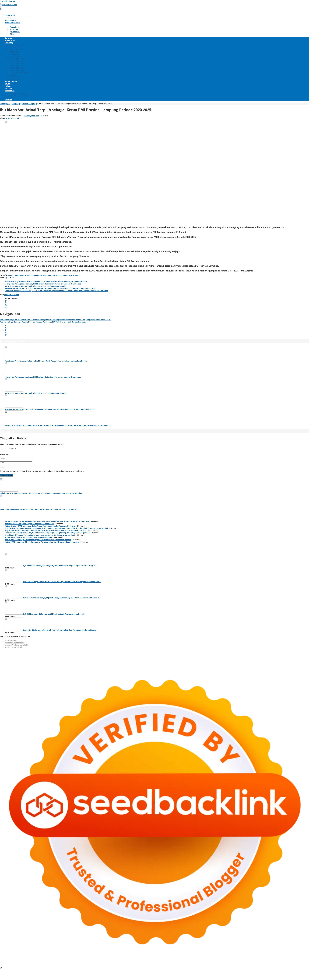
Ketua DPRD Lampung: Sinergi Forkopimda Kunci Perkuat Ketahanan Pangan (38, 539)
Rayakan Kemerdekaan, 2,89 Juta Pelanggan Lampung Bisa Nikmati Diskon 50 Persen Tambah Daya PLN (50, 288)
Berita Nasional (29, 275)
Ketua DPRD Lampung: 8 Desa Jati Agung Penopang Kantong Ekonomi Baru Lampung (42, 542)
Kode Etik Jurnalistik (13, 647)
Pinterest (15, 32)
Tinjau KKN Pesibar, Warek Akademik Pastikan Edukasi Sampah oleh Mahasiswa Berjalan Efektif (47, 530)
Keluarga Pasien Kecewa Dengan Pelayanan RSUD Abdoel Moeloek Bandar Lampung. (43, 322)
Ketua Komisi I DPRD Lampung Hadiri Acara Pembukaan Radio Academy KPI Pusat (40, 526)
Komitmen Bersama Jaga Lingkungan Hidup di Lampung (29, 537)
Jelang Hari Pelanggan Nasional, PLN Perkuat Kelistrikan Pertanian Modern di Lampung (43, 284)
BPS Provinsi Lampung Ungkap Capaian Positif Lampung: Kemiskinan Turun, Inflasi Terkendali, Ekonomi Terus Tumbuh (56, 528)
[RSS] (6, 308)
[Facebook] (6, 301)
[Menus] (1, 7)
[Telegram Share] (6, 333)
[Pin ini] (6, 330)
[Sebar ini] (5, 326)
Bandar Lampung (14, 275)
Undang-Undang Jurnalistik (16, 645)
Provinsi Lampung (61, 275)
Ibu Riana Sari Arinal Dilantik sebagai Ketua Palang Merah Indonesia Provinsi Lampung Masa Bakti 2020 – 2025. (55, 319)
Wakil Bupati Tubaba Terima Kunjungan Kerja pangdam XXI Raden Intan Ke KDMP (40, 535)
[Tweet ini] (6, 328)
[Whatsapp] (6, 335)
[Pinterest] (6, 305)
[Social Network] (6, 25)
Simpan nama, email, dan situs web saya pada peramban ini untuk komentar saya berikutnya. (44, 471)
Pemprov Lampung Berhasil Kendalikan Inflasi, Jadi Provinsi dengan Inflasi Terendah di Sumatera (47, 521)
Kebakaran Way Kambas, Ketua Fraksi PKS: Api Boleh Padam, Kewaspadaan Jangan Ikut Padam (46, 281)
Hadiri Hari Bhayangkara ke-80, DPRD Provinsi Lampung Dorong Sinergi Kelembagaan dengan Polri (47, 533)
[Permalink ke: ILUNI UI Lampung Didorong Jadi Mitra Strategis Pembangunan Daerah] (14, 391)
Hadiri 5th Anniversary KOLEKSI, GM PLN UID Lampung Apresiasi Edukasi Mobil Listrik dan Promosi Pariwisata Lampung (56, 291)
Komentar (4, 454)
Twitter (14, 29)
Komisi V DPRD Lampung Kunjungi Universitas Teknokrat (29, 523)
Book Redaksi (11, 640)
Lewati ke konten (7, 1)
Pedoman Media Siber (14, 642)
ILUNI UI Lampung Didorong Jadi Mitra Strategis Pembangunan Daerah (35, 286)
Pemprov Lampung (44, 275)
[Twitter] (6, 303)
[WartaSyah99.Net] (8, 4)
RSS (12, 34)
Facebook (15, 27)
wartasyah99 (74, 275)
